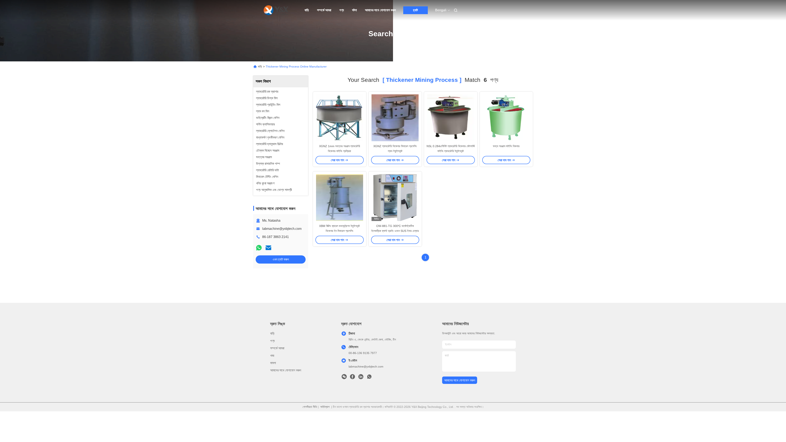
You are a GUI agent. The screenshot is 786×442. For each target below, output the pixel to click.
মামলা (273, 363)
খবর (272, 355)
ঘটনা (354, 10)
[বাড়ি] (276, 10)
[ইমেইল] (268, 247)
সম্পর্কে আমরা (324, 10)
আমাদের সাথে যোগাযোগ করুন (380, 10)
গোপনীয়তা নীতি (310, 406)
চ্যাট (415, 10)
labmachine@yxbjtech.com (282, 228)
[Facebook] (352, 377)
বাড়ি (307, 10)
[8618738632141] (369, 377)
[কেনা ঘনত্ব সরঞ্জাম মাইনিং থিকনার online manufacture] (506, 117)
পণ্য (341, 10)
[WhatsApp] (259, 247)
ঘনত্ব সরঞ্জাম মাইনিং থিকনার (506, 146)
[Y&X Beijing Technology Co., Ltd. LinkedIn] (361, 377)
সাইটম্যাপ (325, 406)
